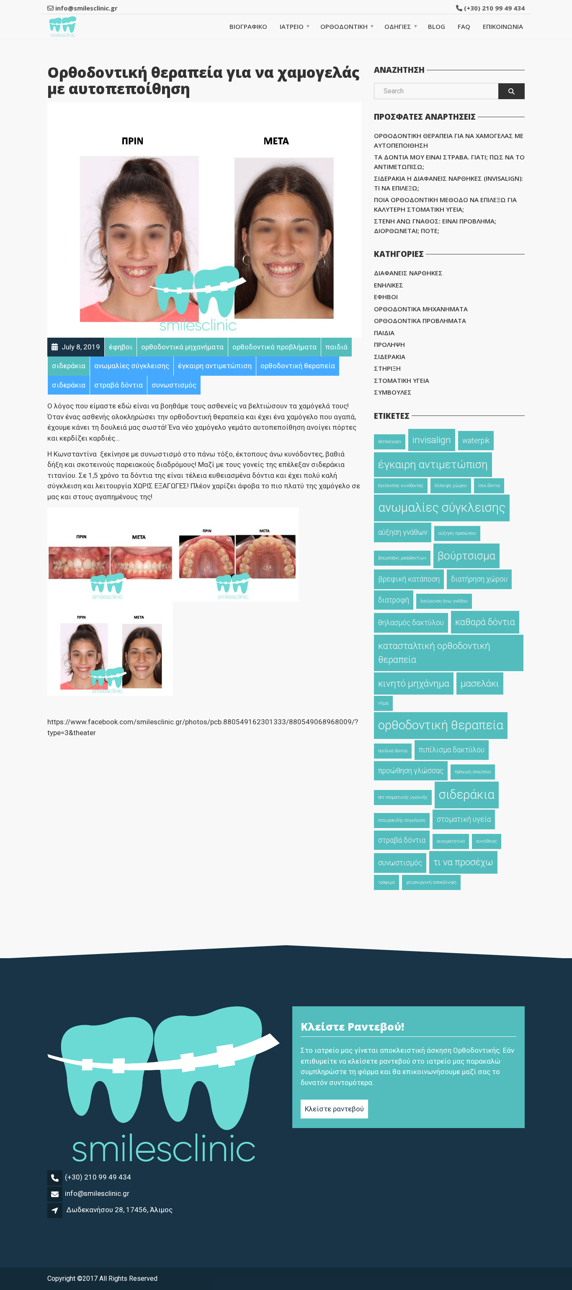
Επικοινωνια (503, 26)
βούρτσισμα (466, 555)
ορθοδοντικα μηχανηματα (421, 309)
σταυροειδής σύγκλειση (401, 820)
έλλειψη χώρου (451, 485)
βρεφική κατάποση (409, 579)
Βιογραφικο (248, 26)
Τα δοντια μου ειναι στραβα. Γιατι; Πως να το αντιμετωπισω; (449, 162)
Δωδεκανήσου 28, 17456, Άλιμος (120, 1209)
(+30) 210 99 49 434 (493, 8)
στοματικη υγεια (401, 380)
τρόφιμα (386, 882)
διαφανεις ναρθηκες (408, 273)
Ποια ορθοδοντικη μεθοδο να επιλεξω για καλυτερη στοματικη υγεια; (445, 204)
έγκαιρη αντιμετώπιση (433, 464)
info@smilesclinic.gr (97, 1193)
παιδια (384, 332)
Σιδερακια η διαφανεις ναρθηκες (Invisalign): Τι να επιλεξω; (448, 183)
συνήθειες (486, 841)
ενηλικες (388, 285)
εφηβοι (386, 296)
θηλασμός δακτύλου (411, 622)
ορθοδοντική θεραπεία (440, 725)
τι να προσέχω (463, 862)
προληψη (389, 344)
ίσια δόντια (489, 485)
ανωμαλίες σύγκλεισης (441, 507)
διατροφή (393, 600)
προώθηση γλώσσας (410, 771)
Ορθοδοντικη (344, 26)
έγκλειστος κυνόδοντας (400, 485)
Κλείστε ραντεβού (334, 1109)
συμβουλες (393, 392)
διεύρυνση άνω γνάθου (444, 601)
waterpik (476, 440)
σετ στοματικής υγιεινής (403, 797)
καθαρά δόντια (485, 621)
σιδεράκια (467, 794)
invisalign (431, 439)
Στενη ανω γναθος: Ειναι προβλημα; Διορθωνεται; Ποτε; (435, 226)
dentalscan (389, 441)
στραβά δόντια (401, 840)
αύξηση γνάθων (402, 532)
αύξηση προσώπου (457, 533)
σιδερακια (389, 356)
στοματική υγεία (464, 819)
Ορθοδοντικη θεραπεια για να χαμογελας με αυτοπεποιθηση (448, 140)
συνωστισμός (400, 863)
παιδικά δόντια (392, 751)
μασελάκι (480, 683)
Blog (436, 26)
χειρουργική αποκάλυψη (431, 882)
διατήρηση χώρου (479, 579)
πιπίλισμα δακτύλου (451, 750)
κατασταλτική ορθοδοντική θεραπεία (434, 652)
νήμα (383, 703)
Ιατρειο (292, 26)
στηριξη (387, 368)
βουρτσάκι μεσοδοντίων (402, 558)
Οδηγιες (397, 26)
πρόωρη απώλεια (473, 772)
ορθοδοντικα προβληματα (420, 320)
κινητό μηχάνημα (413, 683)
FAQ (464, 26)
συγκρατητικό (451, 841)
